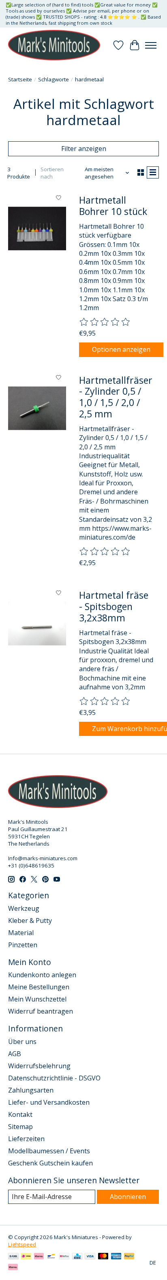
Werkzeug (23, 908)
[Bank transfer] (13, 1257)
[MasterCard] (103, 1257)
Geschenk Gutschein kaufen (50, 1163)
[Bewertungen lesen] (105, 322)
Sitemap (20, 1126)
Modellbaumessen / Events (49, 1150)
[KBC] (77, 1257)
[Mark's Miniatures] (54, 45)
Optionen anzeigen (121, 349)
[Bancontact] (51, 1257)
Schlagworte (53, 79)
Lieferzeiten (26, 1138)
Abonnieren (128, 1196)
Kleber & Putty (30, 920)
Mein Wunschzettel (37, 999)
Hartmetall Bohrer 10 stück (113, 205)
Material (21, 932)
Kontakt (20, 1114)
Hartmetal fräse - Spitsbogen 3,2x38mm (113, 606)
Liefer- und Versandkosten (49, 1102)
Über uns (22, 1041)
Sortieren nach (52, 173)
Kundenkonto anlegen (42, 974)
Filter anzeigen (83, 148)
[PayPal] (129, 1257)
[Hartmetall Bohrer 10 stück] (37, 228)
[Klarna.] (13, 1268)
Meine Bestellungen (38, 986)
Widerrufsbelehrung (39, 1065)
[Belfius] (64, 1257)
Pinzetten (22, 944)
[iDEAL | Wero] (26, 1257)
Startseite (20, 79)
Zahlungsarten (31, 1090)
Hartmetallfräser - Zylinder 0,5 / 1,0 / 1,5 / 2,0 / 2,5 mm (115, 397)
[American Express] (116, 1257)
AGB (14, 1053)
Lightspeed (22, 1244)
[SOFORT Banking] (39, 1257)
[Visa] (90, 1257)
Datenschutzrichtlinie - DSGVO (54, 1078)
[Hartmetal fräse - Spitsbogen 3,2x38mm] (37, 623)
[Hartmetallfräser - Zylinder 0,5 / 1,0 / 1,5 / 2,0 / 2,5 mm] (37, 408)
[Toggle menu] (151, 45)
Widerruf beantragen (40, 1011)
